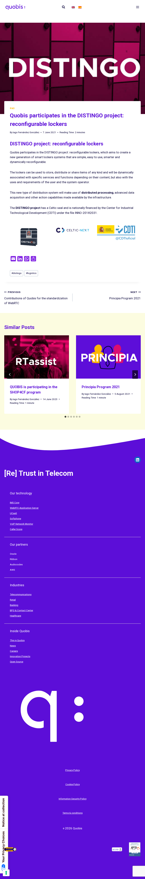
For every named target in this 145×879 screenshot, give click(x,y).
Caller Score (16, 529)
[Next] (135, 374)
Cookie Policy (72, 784)
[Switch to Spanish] (80, 7)
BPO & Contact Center (21, 610)
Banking (14, 605)
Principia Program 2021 (125, 295)
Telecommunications (20, 594)
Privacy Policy (72, 770)
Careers (14, 651)
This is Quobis (17, 640)
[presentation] (36, 357)
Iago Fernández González (26, 132)
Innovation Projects (20, 656)
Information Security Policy (72, 798)
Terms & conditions (72, 813)
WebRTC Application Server (24, 508)
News (13, 645)
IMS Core (14, 502)
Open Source (16, 661)
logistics (31, 273)
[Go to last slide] (10, 374)
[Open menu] (137, 7)
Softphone (15, 518)
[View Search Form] (63, 7)
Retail (13, 599)
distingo (16, 273)
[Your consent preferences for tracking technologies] (6, 872)
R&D (12, 108)
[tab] (65, 417)
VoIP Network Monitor (21, 524)
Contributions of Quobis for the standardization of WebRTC (36, 298)
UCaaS (13, 513)
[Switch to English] (73, 7)
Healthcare (15, 615)
